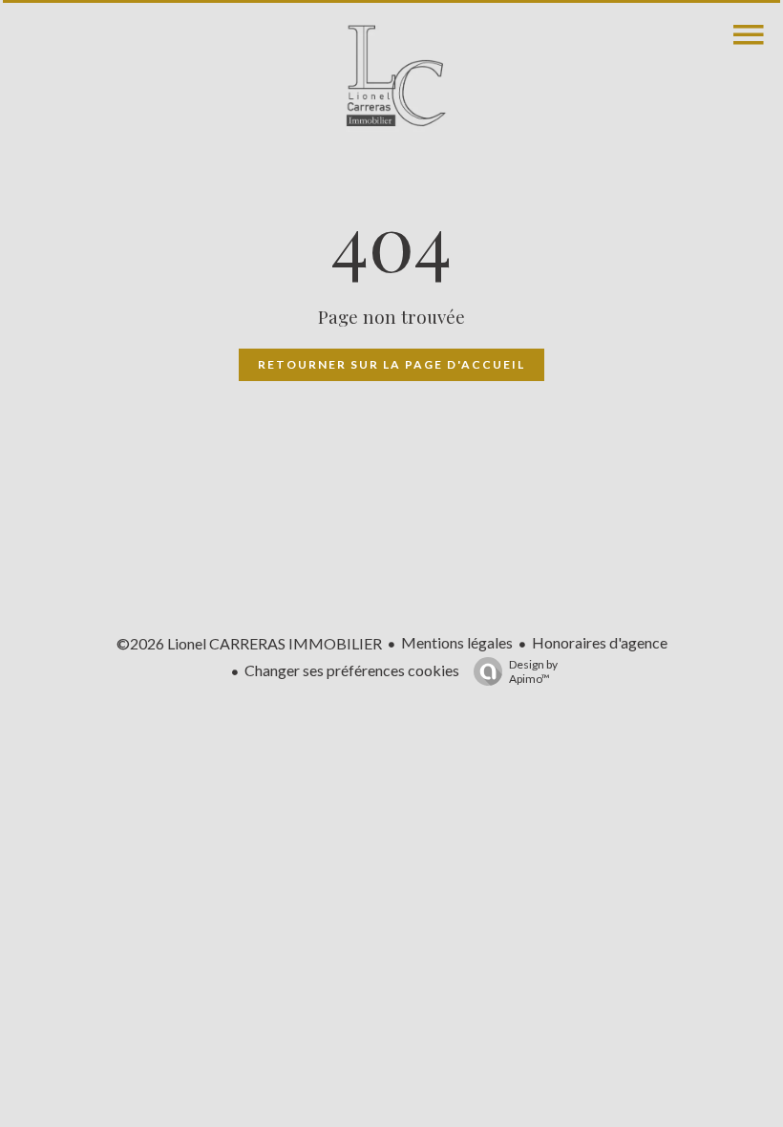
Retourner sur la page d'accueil (391, 364)
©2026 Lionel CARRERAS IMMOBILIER (249, 643)
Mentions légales (457, 642)
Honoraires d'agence (599, 642)
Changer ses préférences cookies (351, 670)
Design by (533, 671)
